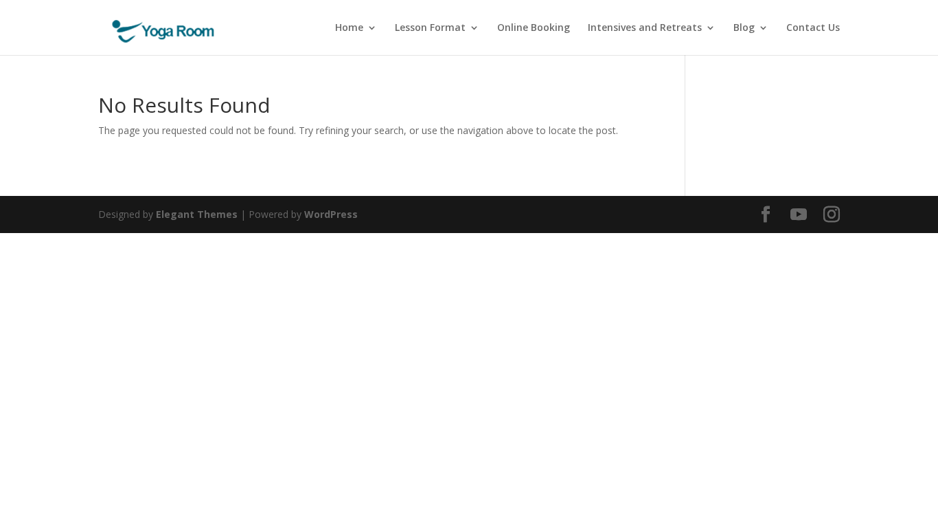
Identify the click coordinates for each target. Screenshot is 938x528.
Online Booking (533, 28)
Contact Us (813, 28)
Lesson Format (430, 28)
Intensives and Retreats (645, 28)
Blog (744, 28)
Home (349, 28)
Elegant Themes (197, 214)
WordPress (331, 214)
